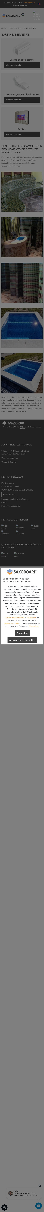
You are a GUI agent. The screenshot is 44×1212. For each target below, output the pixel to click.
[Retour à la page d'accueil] (22, 572)
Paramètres (33, 626)
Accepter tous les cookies (22, 640)
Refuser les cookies (11, 623)
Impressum (31, 618)
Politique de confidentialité (14, 618)
